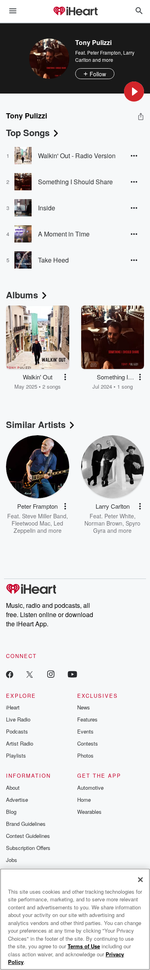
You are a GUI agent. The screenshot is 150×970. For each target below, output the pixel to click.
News (83, 707)
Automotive (90, 787)
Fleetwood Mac (31, 523)
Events (85, 731)
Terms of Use (84, 946)
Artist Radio (19, 743)
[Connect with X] (29, 674)
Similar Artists (36, 424)
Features (87, 719)
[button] (134, 92)
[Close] (140, 879)
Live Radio (18, 719)
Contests (87, 743)
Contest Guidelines (28, 836)
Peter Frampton (104, 52)
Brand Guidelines (26, 823)
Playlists (16, 755)
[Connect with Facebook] (9, 674)
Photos (85, 755)
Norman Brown (103, 523)
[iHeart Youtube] (72, 674)
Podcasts (17, 731)
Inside (46, 207)
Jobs (11, 860)
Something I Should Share (75, 181)
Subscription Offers (28, 848)
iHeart (13, 707)
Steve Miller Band (44, 516)
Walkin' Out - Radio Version (77, 155)
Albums (22, 294)
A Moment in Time (64, 233)
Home (84, 799)
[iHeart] (75, 12)
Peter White (119, 516)
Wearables (89, 811)
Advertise (17, 799)
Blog (11, 811)
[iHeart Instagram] (50, 674)
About (13, 787)
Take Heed (53, 260)
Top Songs (28, 132)
